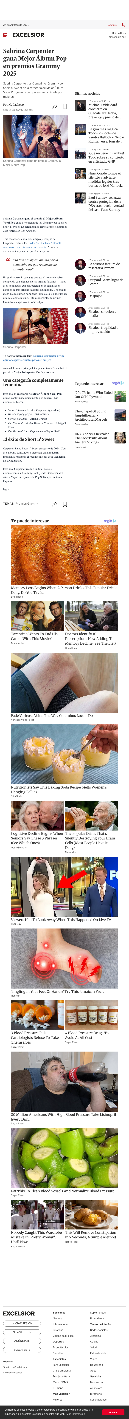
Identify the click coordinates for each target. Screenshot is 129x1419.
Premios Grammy (27, 503)
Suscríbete (22, 1349)
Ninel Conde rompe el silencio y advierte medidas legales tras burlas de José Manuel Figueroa (104, 179)
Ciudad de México (63, 1335)
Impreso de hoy (117, 36)
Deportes (58, 1341)
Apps (93, 1370)
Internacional (60, 1324)
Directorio (8, 1361)
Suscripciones (98, 1399)
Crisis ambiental (62, 1370)
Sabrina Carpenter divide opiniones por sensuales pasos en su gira (33, 358)
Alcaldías (95, 1335)
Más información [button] (75, 1414)
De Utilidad (96, 1364)
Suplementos (98, 1312)
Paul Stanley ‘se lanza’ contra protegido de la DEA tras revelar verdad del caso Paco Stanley (106, 204)
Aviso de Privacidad (12, 1372)
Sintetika (58, 1353)
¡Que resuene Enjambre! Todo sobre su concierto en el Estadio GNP (106, 157)
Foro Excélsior (61, 1364)
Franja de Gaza (61, 1376)
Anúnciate (112, 25)
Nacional (58, 1318)
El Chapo (58, 1388)
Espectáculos (61, 1347)
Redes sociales (99, 1330)
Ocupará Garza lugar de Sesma (105, 282)
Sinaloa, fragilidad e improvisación (103, 330)
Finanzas (58, 1330)
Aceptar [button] (113, 1412)
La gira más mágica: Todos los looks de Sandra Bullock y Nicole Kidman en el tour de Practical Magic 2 (106, 135)
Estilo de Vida (98, 1353)
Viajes (93, 1359)
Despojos (95, 296)
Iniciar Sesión (22, 1323)
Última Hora (119, 33)
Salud (93, 1347)
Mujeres (57, 1399)
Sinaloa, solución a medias (102, 314)
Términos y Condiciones (15, 1367)
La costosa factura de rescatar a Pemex (104, 266)
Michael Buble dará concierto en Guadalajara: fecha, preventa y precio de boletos (103, 111)
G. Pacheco (16, 104)
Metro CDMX (60, 1382)
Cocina (94, 1341)
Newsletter (22, 1332)
